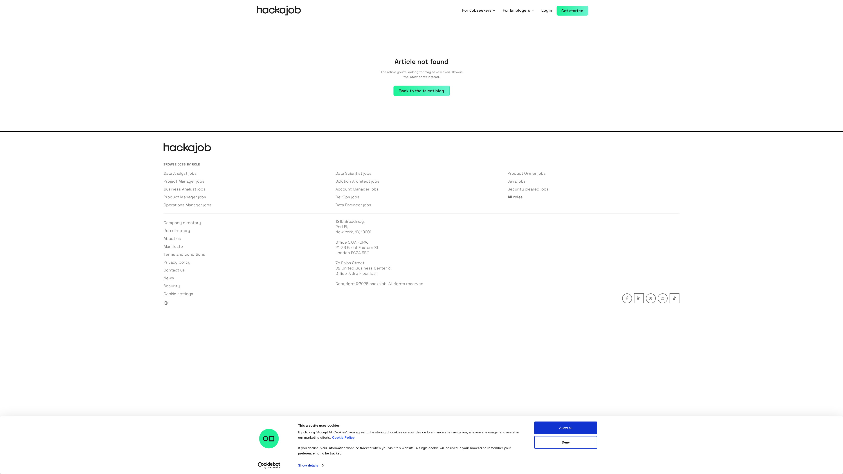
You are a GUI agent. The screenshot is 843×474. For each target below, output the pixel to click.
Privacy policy (177, 262)
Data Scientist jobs (353, 173)
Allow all (566, 428)
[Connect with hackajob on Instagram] (663, 298)
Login (546, 10)
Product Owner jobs (527, 173)
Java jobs (517, 181)
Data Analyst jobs (180, 173)
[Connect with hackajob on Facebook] (627, 298)
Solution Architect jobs (357, 181)
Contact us (174, 270)
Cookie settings (178, 293)
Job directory (177, 230)
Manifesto (173, 246)
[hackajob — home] (279, 10)
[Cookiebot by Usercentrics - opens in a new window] (269, 465)
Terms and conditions (184, 254)
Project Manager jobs (184, 181)
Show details (308, 465)
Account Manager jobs (357, 189)
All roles (515, 196)
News (169, 277)
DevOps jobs (347, 196)
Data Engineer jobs (353, 204)
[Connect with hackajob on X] (651, 298)
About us (172, 238)
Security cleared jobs (528, 189)
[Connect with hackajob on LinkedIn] (639, 298)
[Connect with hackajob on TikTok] (674, 298)
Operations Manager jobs (187, 204)
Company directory (182, 222)
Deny (566, 442)
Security (172, 285)
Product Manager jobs (185, 196)
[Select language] (166, 303)
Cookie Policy (343, 437)
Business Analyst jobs (184, 189)
